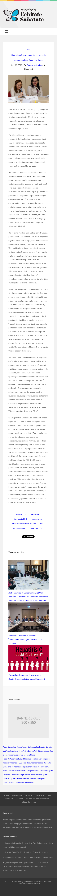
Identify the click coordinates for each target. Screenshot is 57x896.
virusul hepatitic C (28, 783)
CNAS (9, 759)
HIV (5, 767)
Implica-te (40, 795)
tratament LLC (36, 528)
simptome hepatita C (12, 775)
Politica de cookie (28, 802)
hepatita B (41, 763)
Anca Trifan (18, 751)
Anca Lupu (10, 751)
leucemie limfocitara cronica (24, 524)
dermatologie (30, 759)
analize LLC (21, 514)
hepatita (34, 763)
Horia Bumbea (12, 767)
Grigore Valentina (34, 65)
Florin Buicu (26, 763)
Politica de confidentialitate (37, 798)
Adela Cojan (7, 747)
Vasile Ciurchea (16, 783)
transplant (21, 779)
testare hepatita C (10, 779)
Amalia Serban (27, 747)
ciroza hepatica (24, 755)
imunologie (22, 767)
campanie (15, 755)
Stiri (28, 49)
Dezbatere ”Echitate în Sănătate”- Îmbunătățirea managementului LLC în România (25, 639)
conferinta (16, 759)
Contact (19, 798)
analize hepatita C (40, 747)
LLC (42, 524)
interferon (29, 767)
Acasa (6, 795)
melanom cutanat (18, 771)
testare (33, 775)
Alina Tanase (17, 747)
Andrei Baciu (28, 751)
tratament (28, 779)
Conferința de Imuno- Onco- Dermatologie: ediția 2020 (29, 857)
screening (36, 771)
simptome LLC (19, 528)
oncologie (28, 771)
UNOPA (7, 783)
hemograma (36, 519)
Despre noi (17, 795)
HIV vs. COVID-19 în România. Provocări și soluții (26, 852)
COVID (22, 759)
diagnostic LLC (20, 519)
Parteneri (9, 798)
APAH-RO (36, 751)
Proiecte (28, 795)
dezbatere (35, 514)
